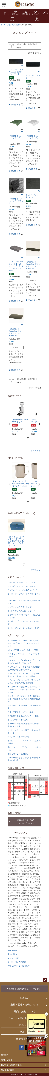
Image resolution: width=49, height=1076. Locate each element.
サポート (24, 1032)
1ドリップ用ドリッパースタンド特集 (23, 650)
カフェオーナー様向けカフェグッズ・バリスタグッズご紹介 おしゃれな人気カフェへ (24, 689)
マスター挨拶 (13, 958)
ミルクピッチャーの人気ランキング (22, 586)
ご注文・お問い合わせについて (24, 1018)
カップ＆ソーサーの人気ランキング (22, 590)
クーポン (12, 20)
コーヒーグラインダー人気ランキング (23, 628)
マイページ (44, 14)
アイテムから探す (13, 25)
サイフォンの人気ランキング (19, 607)
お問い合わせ (26, 14)
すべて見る (35, 450)
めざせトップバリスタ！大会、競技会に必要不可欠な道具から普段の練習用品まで (24, 699)
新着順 (18, 48)
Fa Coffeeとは (13, 950)
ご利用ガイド (15, 14)
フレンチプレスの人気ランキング (21, 611)
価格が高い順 (32, 44)
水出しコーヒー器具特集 (18, 754)
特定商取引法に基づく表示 (12, 1065)
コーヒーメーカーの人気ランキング (22, 582)
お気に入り (35, 14)
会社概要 (4, 1055)
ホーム (3, 25)
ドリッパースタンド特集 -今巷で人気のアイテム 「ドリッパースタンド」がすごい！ (24, 643)
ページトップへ (45, 980)
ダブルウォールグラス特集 (19, 737)
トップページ (5, 14)
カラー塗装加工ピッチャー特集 (20, 712)
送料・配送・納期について (24, 1004)
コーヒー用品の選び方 (17, 962)
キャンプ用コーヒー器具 (18, 720)
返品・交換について (24, 1011)
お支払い (24, 997)
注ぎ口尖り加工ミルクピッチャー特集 (23, 716)
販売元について (24, 1039)
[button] (10, 424)
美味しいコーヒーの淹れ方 (19, 966)
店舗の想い (12, 954)
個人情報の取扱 (7, 1070)
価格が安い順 (21, 44)
